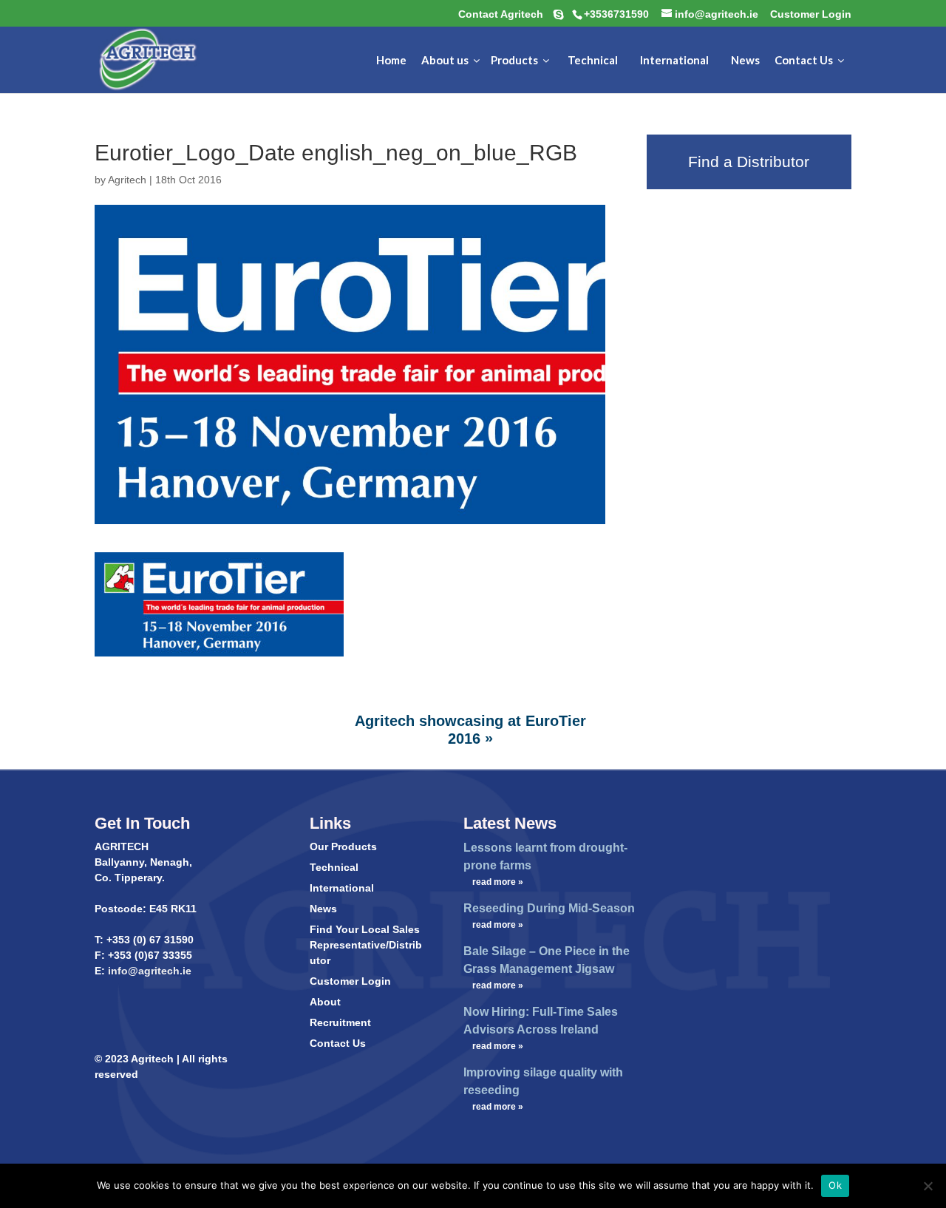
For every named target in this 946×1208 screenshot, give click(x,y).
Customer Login (350, 981)
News (323, 909)
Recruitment (340, 1022)
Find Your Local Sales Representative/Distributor (366, 944)
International (342, 888)
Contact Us (338, 1043)
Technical (334, 867)
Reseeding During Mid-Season (549, 908)
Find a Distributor (748, 161)
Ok (835, 1185)
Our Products (343, 846)
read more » (497, 882)
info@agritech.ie (148, 971)
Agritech (127, 180)
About (325, 1002)
